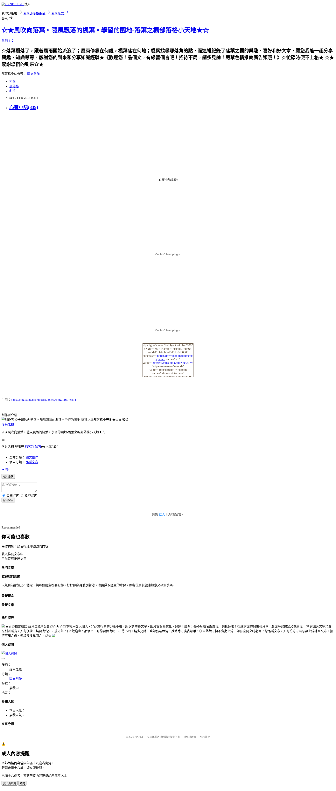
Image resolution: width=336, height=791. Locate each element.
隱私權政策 (190, 736)
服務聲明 (205, 736)
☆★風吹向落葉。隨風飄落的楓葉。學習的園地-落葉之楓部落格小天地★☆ (105, 30)
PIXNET (139, 736)
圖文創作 (33, 73)
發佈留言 (8, 500)
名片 (12, 91)
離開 (22, 783)
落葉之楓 (8, 424)
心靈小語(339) (23, 107)
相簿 (12, 81)
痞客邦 (29, 446)
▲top (5, 469)
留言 (38, 446)
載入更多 (8, 476)
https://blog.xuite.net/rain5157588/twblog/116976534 (43, 399)
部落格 (14, 86)
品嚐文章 (32, 462)
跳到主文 (8, 41)
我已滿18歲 (9, 783)
